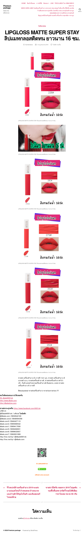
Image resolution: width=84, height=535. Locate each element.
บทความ (71, 6)
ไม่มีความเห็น (57, 45)
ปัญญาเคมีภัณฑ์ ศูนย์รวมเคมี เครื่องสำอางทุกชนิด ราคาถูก (56, 15)
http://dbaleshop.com (8, 403)
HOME (23, 3)
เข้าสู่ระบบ (26, 518)
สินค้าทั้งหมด (31, 3)
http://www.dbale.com (8, 400)
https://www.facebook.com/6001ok (27, 408)
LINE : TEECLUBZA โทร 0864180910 (62, 3)
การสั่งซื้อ (39, 3)
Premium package (7, 7)
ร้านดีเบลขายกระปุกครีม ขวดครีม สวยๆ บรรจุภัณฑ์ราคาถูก (55, 10)
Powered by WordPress (30, 530)
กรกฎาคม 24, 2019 (42, 45)
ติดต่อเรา (46, 3)
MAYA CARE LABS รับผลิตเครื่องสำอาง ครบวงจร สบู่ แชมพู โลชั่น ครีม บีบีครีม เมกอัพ (47, 8)
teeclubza (30, 45)
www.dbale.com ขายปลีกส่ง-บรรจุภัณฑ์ (62, 13)
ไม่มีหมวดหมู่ (42, 26)
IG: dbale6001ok (6, 398)
